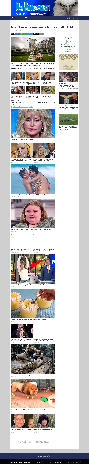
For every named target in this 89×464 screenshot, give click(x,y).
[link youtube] (74, 18)
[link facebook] (69, 18)
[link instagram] (71, 18)
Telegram (30, 33)
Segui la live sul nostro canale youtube (22, 107)
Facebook (17, 33)
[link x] (67, 18)
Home (13, 18)
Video (26, 18)
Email (42, 33)
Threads (36, 33)
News (17, 18)
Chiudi (76, 462)
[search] (77, 18)
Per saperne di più (70, 462)
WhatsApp (24, 33)
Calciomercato (21, 18)
